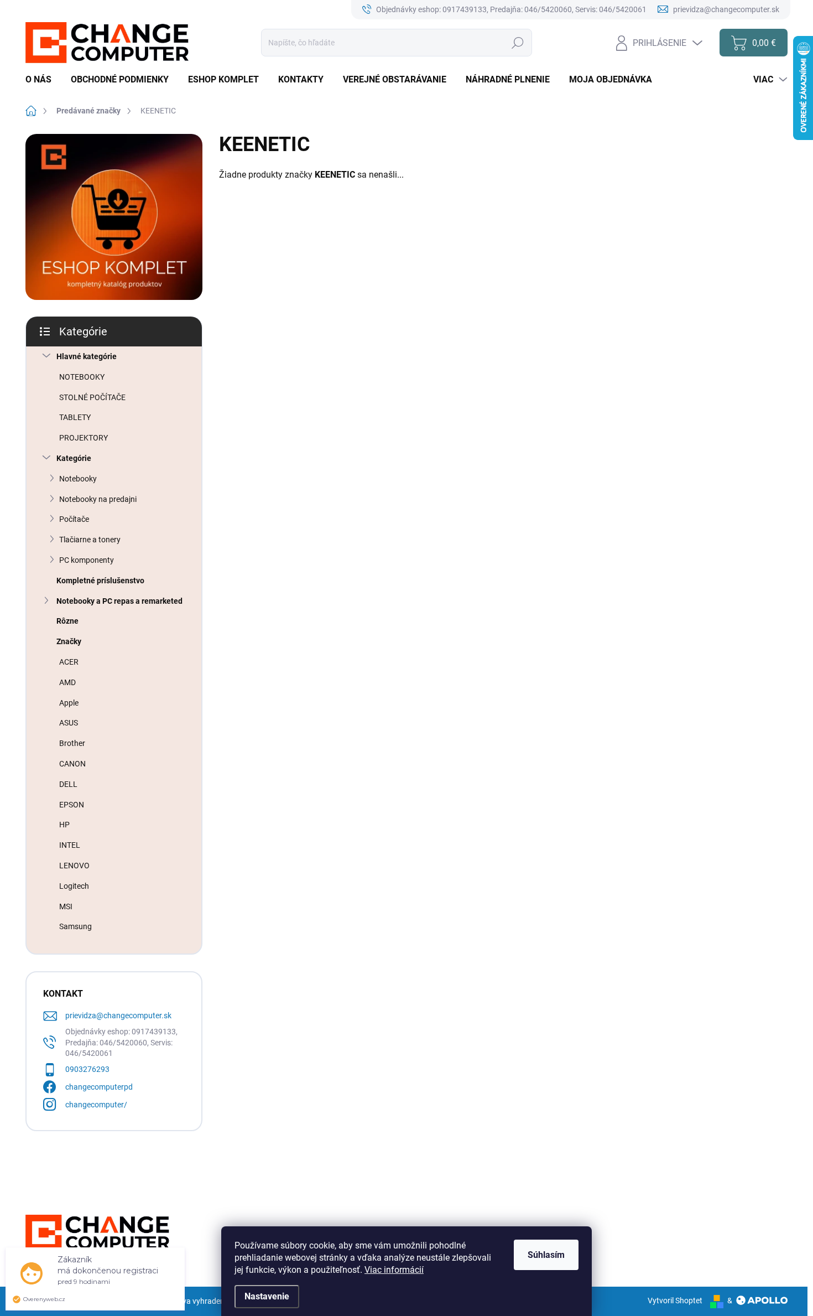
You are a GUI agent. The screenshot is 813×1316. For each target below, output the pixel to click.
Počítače (74, 519)
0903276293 (87, 1069)
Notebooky (78, 478)
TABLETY (75, 417)
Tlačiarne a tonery (90, 539)
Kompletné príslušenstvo (100, 580)
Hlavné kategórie (86, 356)
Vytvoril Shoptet (675, 1300)
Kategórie (73, 458)
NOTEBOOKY (82, 376)
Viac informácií (394, 1270)
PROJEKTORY (83, 437)
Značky (68, 641)
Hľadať (518, 42)
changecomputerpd (99, 1086)
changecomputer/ (96, 1104)
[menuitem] (42, 79)
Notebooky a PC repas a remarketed (119, 601)
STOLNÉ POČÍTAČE (92, 397)
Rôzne (67, 620)
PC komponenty (86, 560)
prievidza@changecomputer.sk (118, 1015)
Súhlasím (546, 1255)
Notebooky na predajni (98, 499)
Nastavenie (266, 1296)
